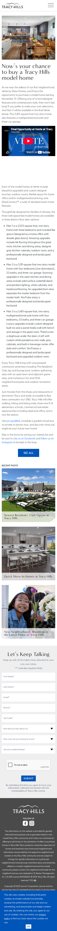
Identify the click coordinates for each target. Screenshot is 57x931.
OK (28, 926)
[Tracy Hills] (12, 5)
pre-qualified (13, 420)
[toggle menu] (51, 5)
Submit (28, 778)
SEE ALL (29, 453)
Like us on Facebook (24, 438)
